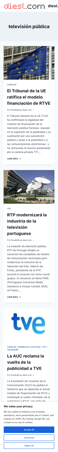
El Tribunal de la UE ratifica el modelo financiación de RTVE (28, 97)
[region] (29, 427)
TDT (9, 208)
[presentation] (29, 63)
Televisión (12, 350)
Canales (11, 84)
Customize (29, 437)
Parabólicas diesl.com (21, 110)
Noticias (36, 347)
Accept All (29, 429)
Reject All (29, 445)
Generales (23, 347)
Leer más (14, 158)
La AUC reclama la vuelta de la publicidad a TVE (25, 362)
